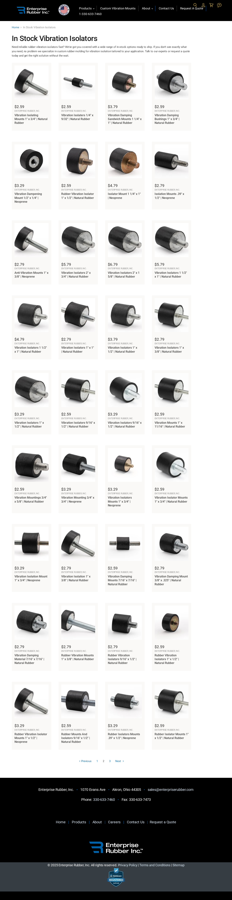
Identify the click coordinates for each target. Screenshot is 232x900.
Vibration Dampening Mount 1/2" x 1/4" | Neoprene (28, 197)
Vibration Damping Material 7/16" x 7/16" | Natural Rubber (29, 659)
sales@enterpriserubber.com (171, 789)
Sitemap (179, 865)
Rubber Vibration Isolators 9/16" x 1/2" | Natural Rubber (122, 659)
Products (85, 8)
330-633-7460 (104, 799)
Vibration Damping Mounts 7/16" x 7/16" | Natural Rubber (122, 580)
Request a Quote (163, 822)
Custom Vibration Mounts (118, 8)
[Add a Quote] (219, 5)
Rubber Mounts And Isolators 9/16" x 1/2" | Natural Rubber (75, 738)
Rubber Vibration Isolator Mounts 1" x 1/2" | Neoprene (30, 738)
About (146, 8)
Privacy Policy (127, 865)
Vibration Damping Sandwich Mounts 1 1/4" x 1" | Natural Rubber (125, 119)
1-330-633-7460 (90, 14)
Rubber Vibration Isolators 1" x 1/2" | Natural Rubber (167, 659)
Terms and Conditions (154, 865)
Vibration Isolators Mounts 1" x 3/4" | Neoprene (120, 501)
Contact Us (166, 8)
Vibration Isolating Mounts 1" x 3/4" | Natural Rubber (30, 119)
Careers (114, 822)
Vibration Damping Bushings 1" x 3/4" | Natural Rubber (167, 119)
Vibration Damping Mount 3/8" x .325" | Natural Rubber (171, 580)
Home (15, 27)
